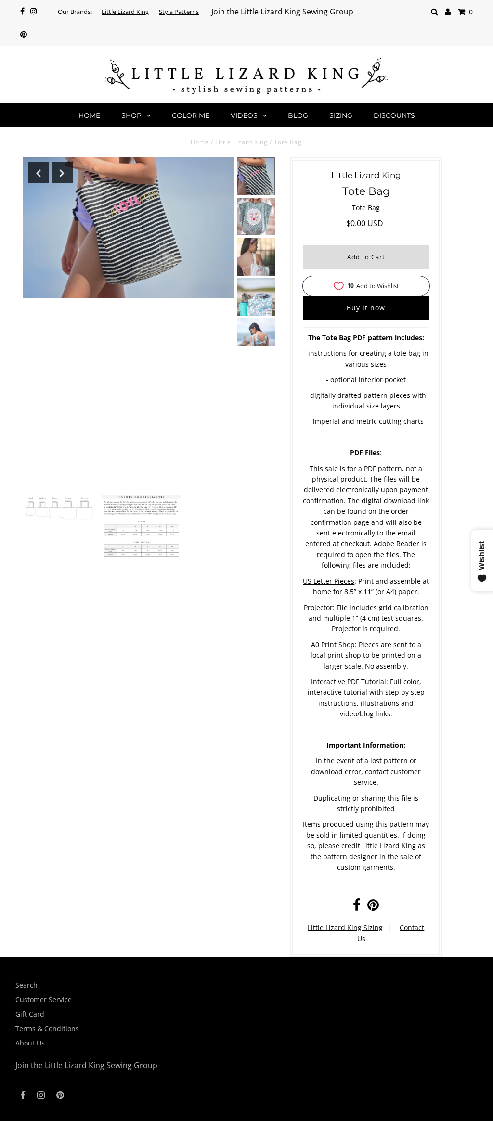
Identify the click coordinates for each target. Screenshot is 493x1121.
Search (26, 985)
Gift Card (29, 1014)
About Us (30, 1042)
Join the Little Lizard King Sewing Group (282, 11)
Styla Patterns (179, 11)
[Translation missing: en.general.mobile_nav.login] (448, 11)
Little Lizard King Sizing (345, 927)
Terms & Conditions (47, 1028)
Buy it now (366, 307)
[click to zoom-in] (59, 508)
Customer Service (43, 999)
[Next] (62, 172)
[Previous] (38, 172)
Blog (298, 115)
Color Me (190, 115)
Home (89, 115)
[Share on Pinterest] (373, 907)
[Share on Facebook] (357, 907)
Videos (244, 115)
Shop (131, 115)
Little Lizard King (125, 11)
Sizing (340, 115)
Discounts (394, 115)
